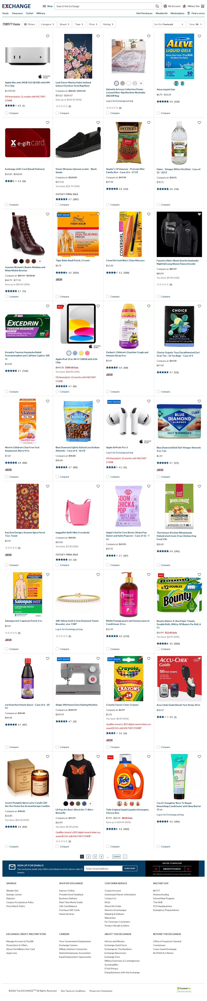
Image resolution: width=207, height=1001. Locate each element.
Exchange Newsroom (115, 953)
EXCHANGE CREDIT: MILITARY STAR (26, 934)
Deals (5, 13)
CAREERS (64, 934)
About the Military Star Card (20, 949)
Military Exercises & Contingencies (122, 960)
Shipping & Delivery (114, 914)
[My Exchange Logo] (22, 6)
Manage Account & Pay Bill (19, 941)
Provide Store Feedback (71, 894)
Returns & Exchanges (115, 910)
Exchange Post (112, 956)
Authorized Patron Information (120, 894)
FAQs (107, 902)
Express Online (67, 890)
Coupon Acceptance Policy (20, 902)
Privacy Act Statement (100, 990)
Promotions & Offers (16, 945)
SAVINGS (11, 883)
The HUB (158, 902)
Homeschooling (161, 894)
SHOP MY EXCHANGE (71, 883)
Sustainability (111, 964)
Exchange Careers (68, 945)
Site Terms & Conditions (73, 990)
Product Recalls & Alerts (117, 925)
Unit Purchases (144, 13)
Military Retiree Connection (73, 949)
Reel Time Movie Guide (71, 902)
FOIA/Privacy (111, 968)
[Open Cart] (203, 6)
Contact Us (110, 898)
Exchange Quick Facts (116, 945)
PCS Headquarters (162, 906)
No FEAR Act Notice (163, 953)
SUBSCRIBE (129, 868)
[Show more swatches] (141, 83)
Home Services (66, 914)
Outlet (29, 13)
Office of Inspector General (167, 941)
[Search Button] (157, 6)
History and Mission (115, 941)
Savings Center (14, 894)
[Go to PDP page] (27, 56)
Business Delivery (68, 898)
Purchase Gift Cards (69, 910)
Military (41, 13)
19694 (116, 856)
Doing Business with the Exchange (122, 972)
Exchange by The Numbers (118, 949)
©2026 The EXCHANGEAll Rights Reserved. (33, 990)
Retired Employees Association (75, 953)
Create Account (113, 890)
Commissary (159, 945)
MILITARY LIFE (161, 883)
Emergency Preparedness (166, 910)
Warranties (110, 917)
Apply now (11, 953)
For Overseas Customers (117, 921)
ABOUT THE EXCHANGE (118, 934)
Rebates (10, 898)
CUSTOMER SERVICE (116, 883)
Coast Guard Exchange (164, 949)
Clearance (17, 13)
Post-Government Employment (75, 941)
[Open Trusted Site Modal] (184, 989)
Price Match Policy (15, 906)
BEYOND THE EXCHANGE (167, 934)
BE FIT (156, 890)
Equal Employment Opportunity (75, 956)
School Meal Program (163, 898)
